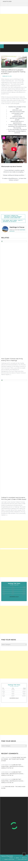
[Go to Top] (24, 854)
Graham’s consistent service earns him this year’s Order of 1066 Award (13, 498)
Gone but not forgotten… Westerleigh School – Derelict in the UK (12, 766)
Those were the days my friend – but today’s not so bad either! (13, 759)
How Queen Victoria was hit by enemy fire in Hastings (12, 359)
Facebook (2, 4)
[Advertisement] (14, 28)
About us (24, 857)
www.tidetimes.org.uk (14, 596)
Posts (11, 857)
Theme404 (10, 856)
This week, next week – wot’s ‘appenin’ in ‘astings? (12, 221)
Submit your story (9, 859)
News (17, 857)
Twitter (6, 4)
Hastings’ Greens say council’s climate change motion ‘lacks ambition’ (13, 216)
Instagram (10, 4)
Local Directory (22, 859)
